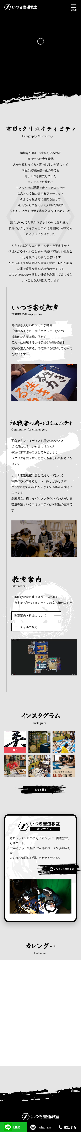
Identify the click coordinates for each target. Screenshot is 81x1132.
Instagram (44, 1127)
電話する (70, 1127)
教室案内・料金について (30, 615)
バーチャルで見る (26, 627)
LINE (16, 1127)
